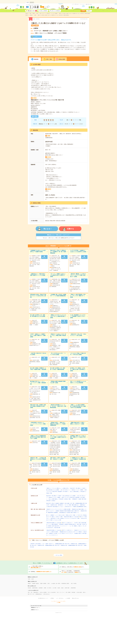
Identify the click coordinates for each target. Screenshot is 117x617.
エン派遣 (27, 2)
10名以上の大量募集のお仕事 (36, 522)
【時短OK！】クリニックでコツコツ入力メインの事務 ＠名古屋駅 (58, 509)
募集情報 (36, 59)
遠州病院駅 (41, 587)
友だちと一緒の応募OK (52, 592)
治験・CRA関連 (73, 583)
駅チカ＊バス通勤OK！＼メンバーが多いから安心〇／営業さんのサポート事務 (60, 515)
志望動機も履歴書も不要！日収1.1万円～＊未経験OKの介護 (66, 543)
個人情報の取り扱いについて (43, 598)
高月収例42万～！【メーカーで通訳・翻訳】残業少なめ (68, 504)
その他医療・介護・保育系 (55, 583)
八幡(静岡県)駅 (73, 587)
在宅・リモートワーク (60, 592)
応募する (70, 229)
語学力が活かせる (46, 594)
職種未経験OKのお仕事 (35, 515)
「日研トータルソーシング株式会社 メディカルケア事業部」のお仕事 (47, 540)
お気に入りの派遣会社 (55, 10)
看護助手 (29, 583)
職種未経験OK (36, 592)
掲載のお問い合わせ (89, 4)
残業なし (84, 592)
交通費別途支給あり (38, 594)
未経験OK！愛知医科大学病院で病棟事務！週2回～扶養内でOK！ (68, 510)
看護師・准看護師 (43, 583)
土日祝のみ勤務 (79, 592)
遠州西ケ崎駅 (67, 587)
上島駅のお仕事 (34, 503)
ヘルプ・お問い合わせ (75, 4)
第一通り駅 (49, 587)
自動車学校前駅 (34, 587)
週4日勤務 (73, 592)
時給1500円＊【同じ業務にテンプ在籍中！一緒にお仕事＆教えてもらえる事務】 (61, 495)
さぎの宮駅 (54, 587)
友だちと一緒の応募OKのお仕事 (37, 530)
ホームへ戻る (59, 555)
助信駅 (59, 587)
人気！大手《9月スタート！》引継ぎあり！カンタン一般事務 (72, 489)
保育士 (49, 583)
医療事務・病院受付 (35, 583)
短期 (28, 592)
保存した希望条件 (43, 10)
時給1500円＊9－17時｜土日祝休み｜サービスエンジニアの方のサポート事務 (65, 518)
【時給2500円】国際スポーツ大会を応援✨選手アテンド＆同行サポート (59, 522)
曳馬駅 (45, 587)
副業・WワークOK (31, 594)
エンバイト (32, 2)
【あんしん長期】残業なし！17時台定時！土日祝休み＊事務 (59, 499)
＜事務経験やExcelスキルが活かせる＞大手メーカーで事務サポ (70, 531)
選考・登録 (49, 59)
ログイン (89, 10)
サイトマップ (82, 4)
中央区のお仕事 (34, 488)
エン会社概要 (67, 598)
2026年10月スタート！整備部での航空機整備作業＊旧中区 (75, 506)
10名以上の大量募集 (43, 592)
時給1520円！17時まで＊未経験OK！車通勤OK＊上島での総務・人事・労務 (60, 503)
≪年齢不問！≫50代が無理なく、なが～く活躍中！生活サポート (42, 543)
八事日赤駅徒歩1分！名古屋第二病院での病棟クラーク (69, 512)
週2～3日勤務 (68, 592)
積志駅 (62, 587)
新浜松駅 (29, 587)
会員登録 (83, 10)
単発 (31, 592)
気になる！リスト (32, 10)
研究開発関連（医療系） (65, 583)
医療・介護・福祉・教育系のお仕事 (38, 509)
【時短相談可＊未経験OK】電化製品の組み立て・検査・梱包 (70, 524)
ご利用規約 (52, 598)
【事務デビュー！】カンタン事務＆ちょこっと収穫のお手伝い (57, 488)
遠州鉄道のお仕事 (34, 495)
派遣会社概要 (62, 59)
